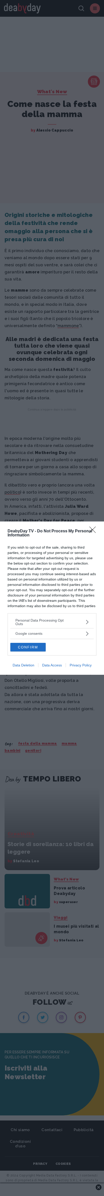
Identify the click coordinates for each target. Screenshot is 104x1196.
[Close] (94, 531)
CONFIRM (28, 647)
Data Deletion (23, 665)
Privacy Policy (81, 665)
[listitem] (52, 622)
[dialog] (52, 598)
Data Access (52, 665)
